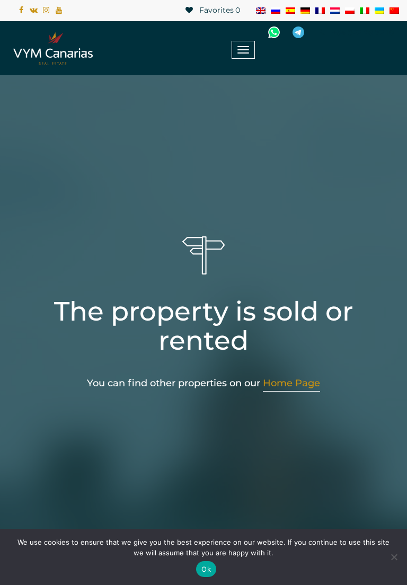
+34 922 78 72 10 (362, 32)
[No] (393, 557)
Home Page (291, 383)
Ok (206, 569)
